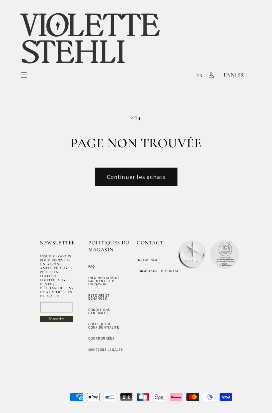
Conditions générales (99, 311)
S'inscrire (56, 318)
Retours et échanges (99, 297)
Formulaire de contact (159, 270)
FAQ (91, 266)
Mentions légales (105, 349)
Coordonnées (101, 338)
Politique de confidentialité (103, 326)
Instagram (147, 259)
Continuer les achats (136, 177)
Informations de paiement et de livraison (104, 280)
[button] (24, 75)
